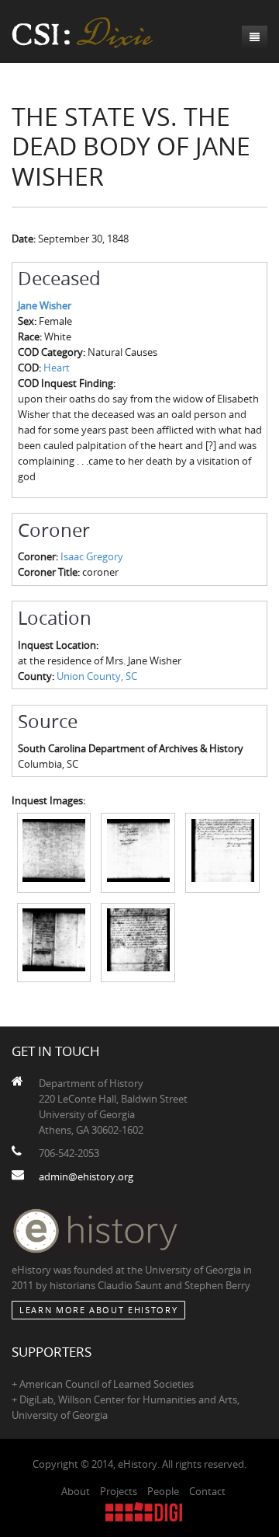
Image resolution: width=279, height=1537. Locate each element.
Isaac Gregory (91, 556)
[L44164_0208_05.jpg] (138, 941)
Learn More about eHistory (98, 1310)
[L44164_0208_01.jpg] (54, 852)
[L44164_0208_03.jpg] (222, 852)
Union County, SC (97, 676)
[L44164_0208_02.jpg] (138, 852)
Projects (118, 1491)
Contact (207, 1491)
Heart (56, 368)
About (75, 1491)
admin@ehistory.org (86, 1176)
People (163, 1491)
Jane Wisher (44, 305)
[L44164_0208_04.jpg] (54, 941)
